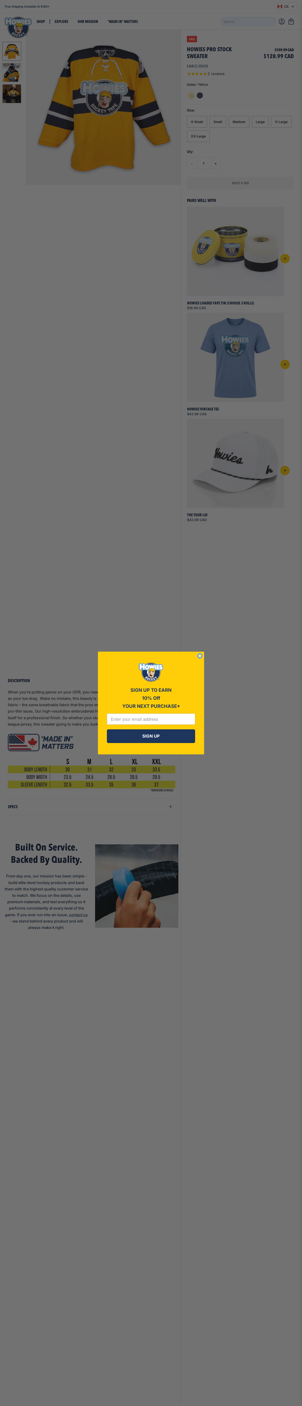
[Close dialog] (199, 656)
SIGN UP (151, 736)
